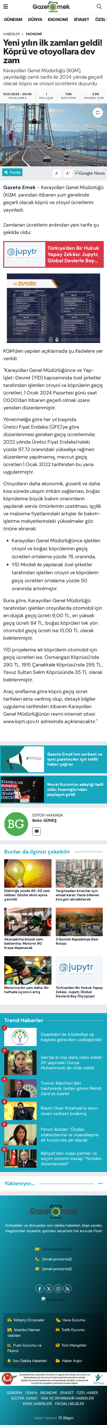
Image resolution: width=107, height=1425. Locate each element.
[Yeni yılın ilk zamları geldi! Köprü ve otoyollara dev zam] (53, 134)
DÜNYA (35, 19)
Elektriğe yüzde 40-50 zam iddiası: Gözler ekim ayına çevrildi (27, 894)
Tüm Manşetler (73, 1345)
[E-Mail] (36, 831)
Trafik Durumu (73, 1329)
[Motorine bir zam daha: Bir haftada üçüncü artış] (28, 970)
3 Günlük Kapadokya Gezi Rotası (77, 941)
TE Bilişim (65, 1418)
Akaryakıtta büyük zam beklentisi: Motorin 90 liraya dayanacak (23, 943)
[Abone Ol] (90, 173)
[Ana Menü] (5, 6)
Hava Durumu (74, 1320)
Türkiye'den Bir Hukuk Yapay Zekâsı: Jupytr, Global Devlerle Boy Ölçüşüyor (79, 991)
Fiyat (24, 427)
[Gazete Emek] (51, 6)
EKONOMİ (58, 19)
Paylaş (15, 172)
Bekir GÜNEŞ (44, 820)
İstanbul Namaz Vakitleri (23, 1332)
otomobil (83, 608)
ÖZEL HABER (87, 1392)
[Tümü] (100, 1183)
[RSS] (67, 1288)
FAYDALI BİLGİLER (69, 1403)
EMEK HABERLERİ (37, 1403)
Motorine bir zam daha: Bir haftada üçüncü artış (26, 989)
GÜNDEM (13, 19)
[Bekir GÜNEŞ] (16, 823)
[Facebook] (40, 1288)
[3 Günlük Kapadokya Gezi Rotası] (79, 921)
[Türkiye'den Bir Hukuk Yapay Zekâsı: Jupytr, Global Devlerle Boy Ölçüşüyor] (79, 970)
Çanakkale (43, 664)
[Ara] (99, 6)
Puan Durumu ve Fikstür (24, 1348)
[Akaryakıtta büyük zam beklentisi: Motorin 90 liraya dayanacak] (28, 921)
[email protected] (57, 1249)
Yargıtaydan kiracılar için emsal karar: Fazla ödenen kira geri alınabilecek (77, 894)
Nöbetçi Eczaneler (29, 1320)
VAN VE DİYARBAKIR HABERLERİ (67, 1398)
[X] (49, 1288)
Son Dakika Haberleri (30, 1360)
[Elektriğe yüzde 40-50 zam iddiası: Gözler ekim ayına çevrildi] (28, 873)
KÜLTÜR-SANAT (24, 1398)
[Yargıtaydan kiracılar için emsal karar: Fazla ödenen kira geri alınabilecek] (79, 873)
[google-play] (53, 1301)
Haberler (11, 34)
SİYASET (81, 19)
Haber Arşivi (72, 1360)
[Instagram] (58, 1288)
